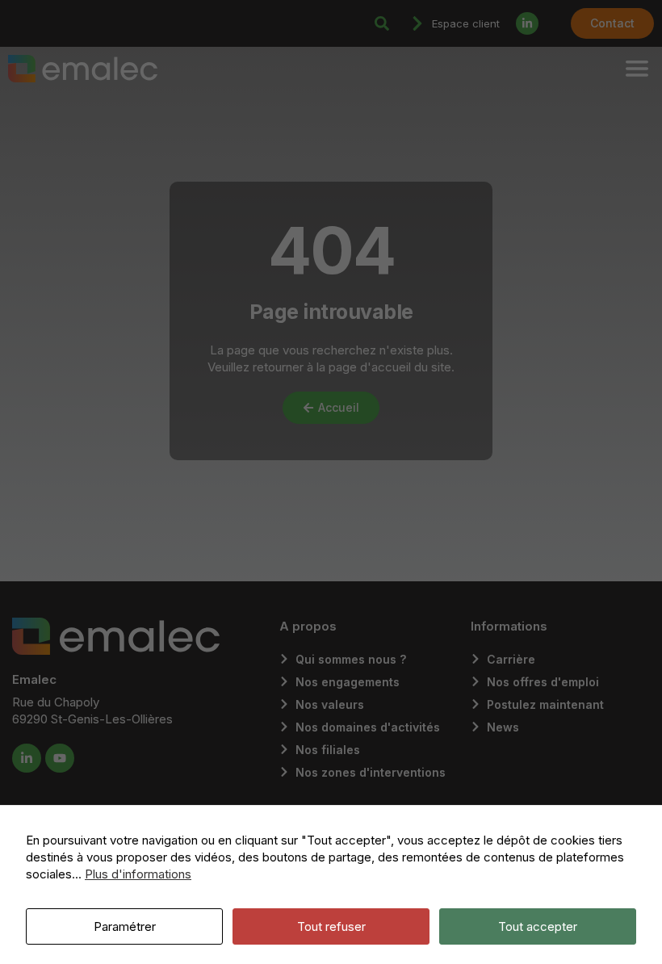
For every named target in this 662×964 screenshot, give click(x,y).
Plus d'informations (138, 874)
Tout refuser (331, 926)
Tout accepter (537, 926)
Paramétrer (125, 926)
